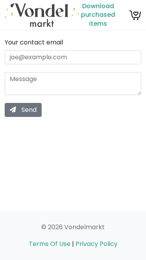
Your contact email (34, 42)
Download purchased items (98, 15)
